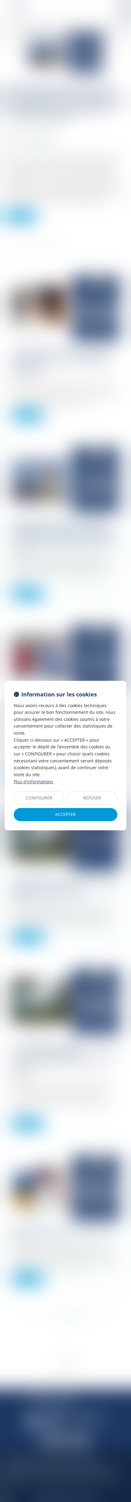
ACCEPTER (65, 814)
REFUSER (92, 798)
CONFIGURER (39, 798)
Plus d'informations (33, 781)
